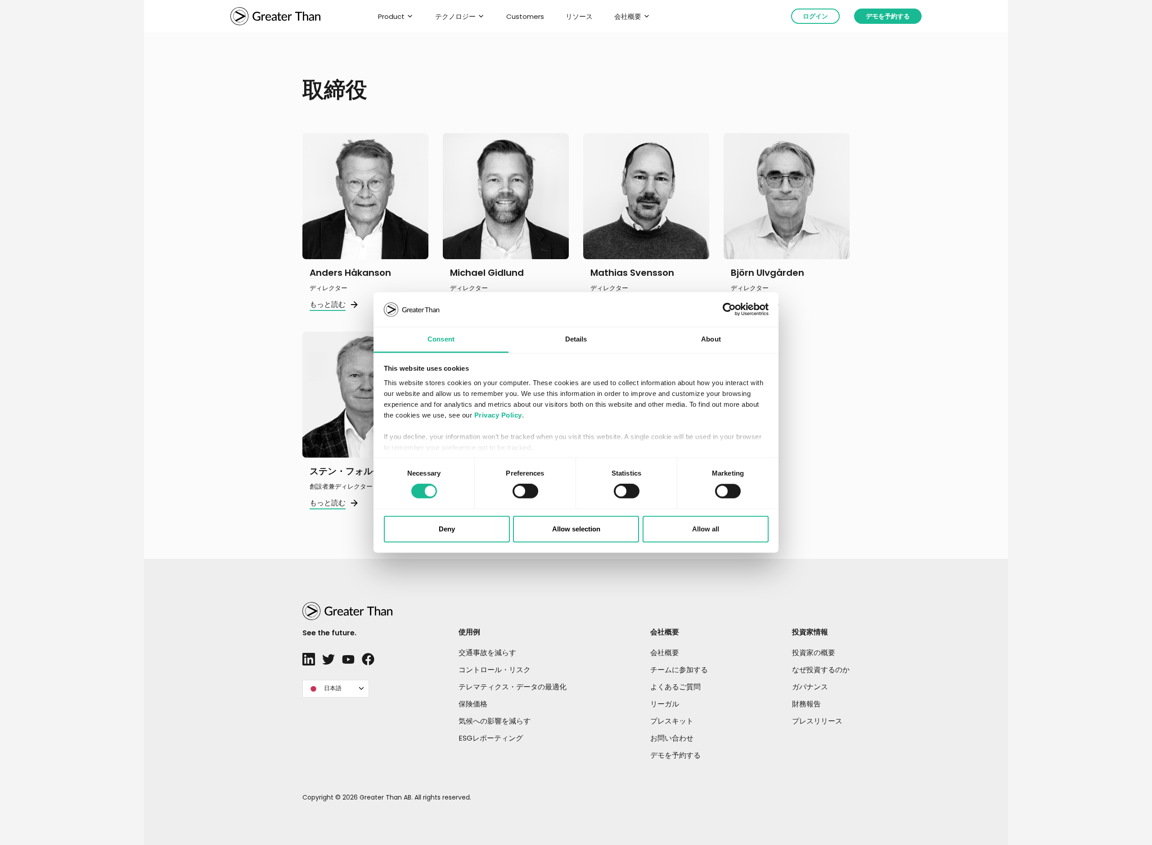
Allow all (705, 529)
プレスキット (671, 721)
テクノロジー (455, 16)
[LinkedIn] (308, 659)
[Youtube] (348, 659)
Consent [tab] (441, 339)
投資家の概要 (813, 652)
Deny (447, 529)
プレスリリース (817, 721)
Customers (525, 16)
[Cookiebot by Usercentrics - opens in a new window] (729, 309)
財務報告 (806, 704)
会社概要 (627, 16)
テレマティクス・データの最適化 (513, 687)
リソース (579, 16)
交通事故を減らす (487, 652)
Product (391, 16)
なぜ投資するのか (821, 670)
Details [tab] (576, 339)
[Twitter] (328, 659)
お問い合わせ (671, 738)
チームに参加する (679, 670)
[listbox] (335, 688)
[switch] (525, 491)
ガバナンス (810, 687)
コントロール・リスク (495, 670)
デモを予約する (888, 16)
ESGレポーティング (491, 738)
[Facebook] (368, 659)
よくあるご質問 (675, 687)
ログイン (815, 16)
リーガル (664, 704)
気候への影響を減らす (495, 721)
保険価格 (473, 704)
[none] (335, 688)
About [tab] (711, 339)
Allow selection (576, 529)
